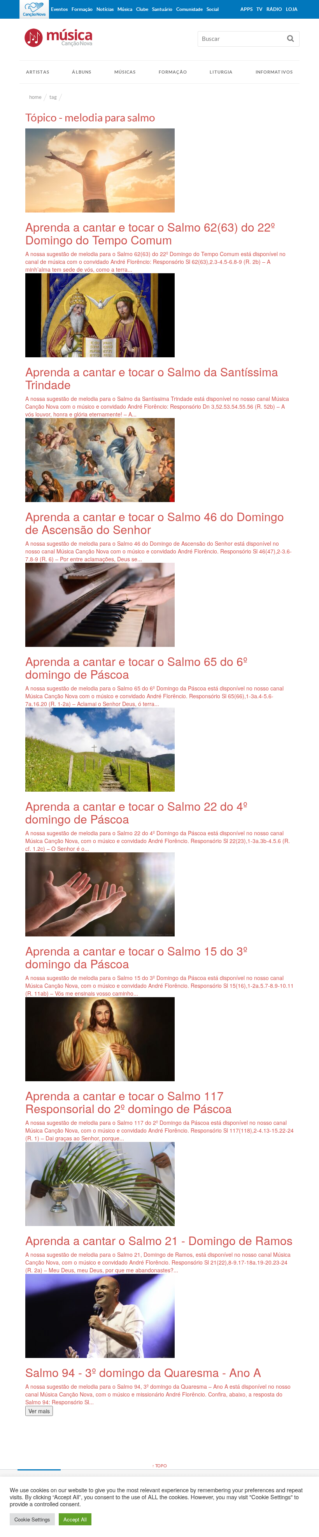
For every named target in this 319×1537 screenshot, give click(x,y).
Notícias (105, 9)
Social (213, 9)
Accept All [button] (75, 1519)
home (35, 97)
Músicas (125, 72)
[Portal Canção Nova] (34, 9)
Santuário (162, 9)
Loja (292, 9)
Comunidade (189, 9)
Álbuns (81, 72)
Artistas (37, 72)
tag (53, 97)
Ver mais (39, 1411)
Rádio (274, 9)
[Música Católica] (159, 41)
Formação (173, 72)
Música (124, 9)
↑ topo (159, 1465)
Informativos (274, 72)
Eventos (59, 9)
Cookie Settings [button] (32, 1519)
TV (259, 9)
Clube (142, 9)
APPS (246, 9)
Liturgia (221, 72)
